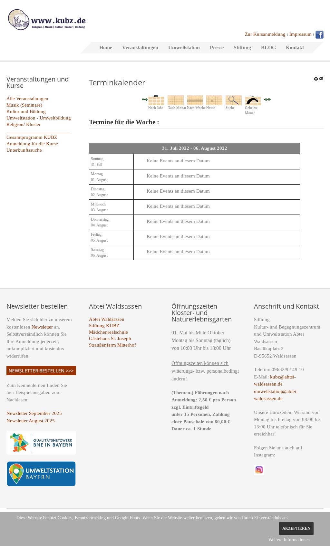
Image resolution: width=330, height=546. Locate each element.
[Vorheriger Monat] (143, 98)
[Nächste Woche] (265, 98)
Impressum (300, 34)
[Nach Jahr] (156, 99)
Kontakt (295, 47)
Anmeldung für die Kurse (32, 143)
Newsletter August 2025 (30, 420)
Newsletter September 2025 (34, 413)
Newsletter (42, 327)
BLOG (268, 47)
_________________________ (38, 130)
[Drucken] (316, 78)
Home (105, 47)
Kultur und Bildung (26, 111)
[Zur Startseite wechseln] (46, 19)
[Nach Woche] (195, 99)
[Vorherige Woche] (146, 98)
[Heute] (214, 99)
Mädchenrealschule (108, 332)
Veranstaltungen (140, 47)
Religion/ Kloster (23, 124)
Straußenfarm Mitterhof (112, 345)
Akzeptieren (296, 528)
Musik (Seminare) (24, 105)
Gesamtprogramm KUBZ (31, 137)
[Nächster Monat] (269, 98)
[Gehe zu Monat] (253, 99)
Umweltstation (184, 47)
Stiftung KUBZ (104, 325)
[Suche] (234, 99)
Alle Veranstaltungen (27, 98)
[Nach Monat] (176, 99)
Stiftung (242, 47)
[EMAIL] (321, 78)
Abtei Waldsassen (106, 319)
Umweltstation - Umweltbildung (38, 117)
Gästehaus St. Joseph (110, 338)
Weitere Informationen (289, 539)
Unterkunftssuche (24, 150)
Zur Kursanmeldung (265, 34)
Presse (217, 47)
